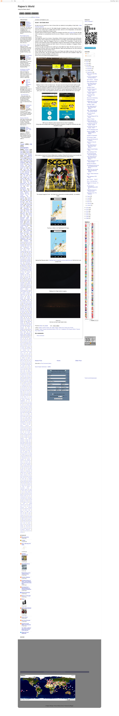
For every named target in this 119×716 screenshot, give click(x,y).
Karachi (27, 426)
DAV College (22, 390)
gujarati (29, 335)
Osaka (28, 221)
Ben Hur (29, 378)
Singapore (22, 162)
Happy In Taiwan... (91, 119)
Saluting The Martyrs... (92, 163)
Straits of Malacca (26, 486)
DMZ (27, 268)
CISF (31, 385)
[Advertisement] (58, 349)
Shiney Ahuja (23, 481)
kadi (27, 520)
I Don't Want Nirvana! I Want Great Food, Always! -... (92, 84)
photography (24, 148)
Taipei (53, 327)
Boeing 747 (26, 249)
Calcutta (21, 299)
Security (28, 170)
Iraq (28, 327)
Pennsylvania (22, 290)
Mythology (27, 171)
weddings (21, 532)
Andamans (30, 374)
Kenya (26, 356)
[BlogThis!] (54, 326)
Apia (21, 236)
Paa (31, 456)
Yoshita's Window (26, 577)
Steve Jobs (30, 485)
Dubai (28, 220)
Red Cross (24, 473)
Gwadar (28, 411)
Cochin (22, 387)
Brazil (24, 383)
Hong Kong (26, 169)
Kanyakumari (22, 426)
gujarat (25, 316)
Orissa (23, 279)
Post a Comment (40, 335)
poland (29, 524)
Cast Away (30, 386)
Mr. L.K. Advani (23, 446)
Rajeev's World (26, 6)
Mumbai (22, 154)
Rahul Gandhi (23, 309)
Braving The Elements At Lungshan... (92, 140)
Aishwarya (27, 339)
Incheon (44, 327)
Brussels (23, 346)
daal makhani (29, 516)
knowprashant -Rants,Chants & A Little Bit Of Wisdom (26, 588)
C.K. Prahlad (22, 385)
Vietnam (22, 178)
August (89, 196)
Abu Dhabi (27, 318)
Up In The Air (70, 327)
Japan (27, 164)
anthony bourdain (26, 292)
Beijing (21, 233)
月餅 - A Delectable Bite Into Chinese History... (92, 111)
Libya (22, 434)
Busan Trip (26, 278)
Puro (26, 468)
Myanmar (28, 450)
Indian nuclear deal (27, 303)
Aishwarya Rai (24, 373)
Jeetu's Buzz (25, 617)
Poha (21, 465)
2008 (87, 218)
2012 (87, 211)
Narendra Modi (24, 218)
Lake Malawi (29, 430)
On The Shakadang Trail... (92, 129)
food (21, 151)
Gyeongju (22, 242)
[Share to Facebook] (57, 326)
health (29, 255)
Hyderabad (22, 246)
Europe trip (29, 158)
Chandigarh (28, 347)
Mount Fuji (29, 287)
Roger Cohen (22, 477)
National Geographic (23, 452)
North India (22, 261)
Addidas (29, 370)
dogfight (22, 517)
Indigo (25, 252)
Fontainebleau (23, 225)
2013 (87, 209)
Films (21, 230)
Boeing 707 (26, 344)
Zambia (29, 513)
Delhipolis (28, 322)
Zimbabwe (22, 515)
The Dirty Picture (26, 494)
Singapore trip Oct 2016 (25, 274)
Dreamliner (28, 283)
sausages (22, 526)
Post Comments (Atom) (46, 363)
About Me (28, 13)
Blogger (71, 705)
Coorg (26, 299)
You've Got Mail (23, 513)
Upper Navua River (28, 313)
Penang (30, 214)
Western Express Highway (25, 334)
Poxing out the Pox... (24, 117)
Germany (30, 407)
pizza (26, 524)
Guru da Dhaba (22, 411)
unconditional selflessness (25, 529)
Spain (27, 279)
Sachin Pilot (24, 478)
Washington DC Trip (25, 183)
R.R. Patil (27, 469)
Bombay (30, 154)
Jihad (29, 424)
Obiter (23, 599)
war (30, 530)
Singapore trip (26, 177)
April (88, 199)
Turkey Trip (24, 195)
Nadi (24, 179)
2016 (87, 63)
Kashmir (21, 356)
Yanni (29, 512)
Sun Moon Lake (23, 311)
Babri (21, 378)
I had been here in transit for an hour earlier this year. (60, 260)
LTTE (30, 286)
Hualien (23, 257)
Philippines (22, 220)
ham (21, 520)
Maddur (26, 437)
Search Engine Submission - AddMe (43, 366)
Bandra (29, 281)
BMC (27, 321)
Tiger (22, 499)
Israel (29, 252)
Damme (27, 348)
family (21, 316)
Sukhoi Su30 (24, 490)
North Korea (27, 243)
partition (21, 337)
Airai (28, 235)
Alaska (29, 373)
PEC (28, 456)
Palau (30, 180)
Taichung (30, 311)
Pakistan (28, 209)
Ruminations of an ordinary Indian (26, 573)
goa (25, 335)
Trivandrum (26, 499)
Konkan (25, 428)
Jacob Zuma (23, 352)
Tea (31, 291)
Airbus (29, 265)
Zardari (23, 365)
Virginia (26, 264)
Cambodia (29, 197)
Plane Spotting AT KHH (92, 81)
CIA (30, 346)
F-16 (29, 400)
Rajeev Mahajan (22, 17)
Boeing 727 (26, 382)
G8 (24, 403)
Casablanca (22, 251)
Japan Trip (29, 178)
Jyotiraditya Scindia (23, 355)
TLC (22, 491)
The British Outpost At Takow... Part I (91, 93)
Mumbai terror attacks (27, 239)
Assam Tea (22, 343)
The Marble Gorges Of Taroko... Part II (92, 124)
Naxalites (23, 454)
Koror (23, 272)
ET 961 (30, 398)
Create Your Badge (28, 17)
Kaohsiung (22, 259)
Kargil (27, 329)
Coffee (29, 282)
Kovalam (29, 428)
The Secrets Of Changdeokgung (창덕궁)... (92, 187)
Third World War (23, 498)
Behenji (21, 277)
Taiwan (56, 327)
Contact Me (35, 13)
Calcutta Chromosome (25, 554)
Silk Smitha (29, 481)
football (21, 335)
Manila (21, 221)
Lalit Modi (30, 356)
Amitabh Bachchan (23, 374)
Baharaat (24, 378)
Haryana (28, 326)
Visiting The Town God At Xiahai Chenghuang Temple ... (92, 170)
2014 (87, 207)
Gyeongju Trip (29, 248)
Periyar (21, 461)
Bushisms (29, 383)
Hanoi (23, 199)
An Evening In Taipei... (92, 137)
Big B (22, 381)
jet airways (27, 229)
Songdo (22, 204)
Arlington (22, 321)
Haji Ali (27, 412)
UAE (25, 216)
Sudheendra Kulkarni (23, 489)
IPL (27, 416)
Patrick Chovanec (26, 592)
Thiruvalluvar (30, 498)
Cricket (30, 299)
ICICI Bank (27, 415)
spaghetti (25, 528)
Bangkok (22, 256)
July (88, 198)
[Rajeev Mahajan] (35, 17)
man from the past (26, 620)
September (89, 72)
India (21, 152)
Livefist (23, 540)
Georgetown (29, 230)
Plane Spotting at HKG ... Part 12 (28, 129)
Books (31, 344)
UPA (26, 312)
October (89, 70)
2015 (87, 65)
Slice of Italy (30, 482)
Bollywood (27, 223)
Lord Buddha (25, 435)
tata (26, 317)
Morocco (28, 191)
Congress (22, 283)
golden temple (24, 519)
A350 (21, 369)
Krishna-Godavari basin (24, 429)
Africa (21, 223)
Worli (25, 512)
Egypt (31, 348)
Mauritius (23, 330)
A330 (30, 368)
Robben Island (28, 476)
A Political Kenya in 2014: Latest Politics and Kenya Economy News (26, 582)
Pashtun (21, 460)
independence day (24, 294)
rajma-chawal (28, 525)
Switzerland (26, 208)
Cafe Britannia (24, 386)
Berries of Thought (26, 595)
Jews (26, 286)
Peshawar (22, 463)
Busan (21, 278)
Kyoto (30, 238)
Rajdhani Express (23, 472)
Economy (30, 179)
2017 (87, 61)
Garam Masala (29, 403)
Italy (21, 304)
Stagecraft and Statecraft (25, 633)
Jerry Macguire (23, 424)
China (24, 159)
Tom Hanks (30, 361)
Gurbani (29, 409)
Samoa (27, 222)
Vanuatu (30, 502)
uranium (21, 530)
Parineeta (28, 459)
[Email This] (53, 326)
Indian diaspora (24, 192)
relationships (23, 187)
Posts (87, 53)
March (88, 201)
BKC (21, 266)
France (21, 170)
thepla (30, 528)
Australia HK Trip (24, 194)
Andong (28, 296)
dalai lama (29, 314)
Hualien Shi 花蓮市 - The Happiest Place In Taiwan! (92, 132)
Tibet (23, 312)
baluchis (21, 516)
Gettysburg (22, 285)
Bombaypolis (23, 188)
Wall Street (27, 508)
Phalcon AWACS (28, 463)
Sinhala (25, 482)
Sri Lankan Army (23, 485)
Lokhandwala (22, 287)
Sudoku (30, 489)
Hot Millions (27, 413)
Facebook (22, 324)
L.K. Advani (25, 304)
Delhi (31, 188)
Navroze (30, 452)
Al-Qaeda (28, 320)
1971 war (22, 368)
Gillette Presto (28, 408)
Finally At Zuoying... (91, 99)
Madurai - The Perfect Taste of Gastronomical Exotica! (28, 24)
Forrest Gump (22, 301)
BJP (25, 281)
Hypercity (21, 415)
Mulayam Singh (22, 359)
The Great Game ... (25, 94)
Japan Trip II (23, 207)
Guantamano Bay (23, 351)
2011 (87, 213)
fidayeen (26, 517)
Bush (27, 346)
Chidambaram (26, 247)
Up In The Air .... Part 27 (92, 179)
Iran (31, 278)
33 (87, 340)
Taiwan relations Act (28, 491)
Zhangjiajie (22, 244)
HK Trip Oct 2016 (28, 256)
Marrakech (22, 201)
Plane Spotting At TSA (92, 151)
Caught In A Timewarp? (92, 135)
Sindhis (21, 482)
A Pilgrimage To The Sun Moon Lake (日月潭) (92, 102)
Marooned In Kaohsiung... (92, 97)
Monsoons (27, 203)
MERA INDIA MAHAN (26, 608)
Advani (21, 372)
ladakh (30, 264)
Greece (25, 409)
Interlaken (22, 327)
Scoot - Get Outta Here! (92, 181)
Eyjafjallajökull (22, 400)
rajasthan (21, 525)
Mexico (30, 207)
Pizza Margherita (27, 464)
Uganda (24, 255)
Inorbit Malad (27, 417)
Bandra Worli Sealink (25, 298)
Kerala (30, 329)
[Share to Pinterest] (58, 326)
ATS (30, 369)
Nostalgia (26, 455)
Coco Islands (22, 348)
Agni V (25, 372)
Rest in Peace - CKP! (24, 45)
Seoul (24, 214)
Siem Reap (27, 200)
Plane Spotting (28, 155)
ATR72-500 (25, 369)
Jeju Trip (25, 253)
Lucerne (28, 272)
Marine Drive (28, 439)
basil (25, 516)
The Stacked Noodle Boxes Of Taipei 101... (92, 154)
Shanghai (26, 240)
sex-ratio (27, 526)
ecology (28, 365)
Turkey (24, 180)
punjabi (26, 337)
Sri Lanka (29, 290)
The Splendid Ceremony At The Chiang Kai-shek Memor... (93, 166)
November (89, 68)
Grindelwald (24, 269)
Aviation (40, 327)
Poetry (21, 222)
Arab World (23, 342)
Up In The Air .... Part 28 (92, 79)
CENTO (27, 385)
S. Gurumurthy (29, 477)
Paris (28, 186)
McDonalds (22, 441)
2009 (87, 216)
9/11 (22, 281)
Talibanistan (28, 333)
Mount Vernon (24, 288)
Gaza (23, 404)
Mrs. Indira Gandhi (27, 447)
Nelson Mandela (27, 260)
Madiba (23, 305)
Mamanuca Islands (24, 273)
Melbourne (22, 213)
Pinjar (21, 464)
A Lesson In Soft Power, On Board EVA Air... (92, 77)
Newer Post (38, 360)
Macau (30, 304)
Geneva (21, 248)
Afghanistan (24, 265)
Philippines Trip (23, 227)
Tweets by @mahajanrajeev (91, 378)
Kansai (29, 257)
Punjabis (28, 308)
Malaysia (25, 190)
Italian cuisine (29, 270)
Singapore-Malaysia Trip (26, 173)
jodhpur (24, 520)
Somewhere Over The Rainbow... (92, 193)
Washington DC (24, 196)
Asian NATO (29, 342)
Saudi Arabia (23, 331)
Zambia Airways (29, 364)
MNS (22, 437)
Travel (65, 327)
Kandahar (22, 329)
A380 (25, 338)
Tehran (27, 360)
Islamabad (26, 420)
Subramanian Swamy (24, 487)
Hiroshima (28, 244)
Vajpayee (23, 314)
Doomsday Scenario (23, 398)
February (89, 203)
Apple (25, 377)
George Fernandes (23, 407)
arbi (26, 515)
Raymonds (30, 472)
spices (31, 279)
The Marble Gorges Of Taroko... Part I (92, 127)
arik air (29, 515)
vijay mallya (26, 530)
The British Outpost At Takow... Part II (91, 90)
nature (27, 152)
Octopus (30, 455)
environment (26, 231)
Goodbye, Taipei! (90, 104)
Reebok (29, 473)
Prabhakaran (26, 465)
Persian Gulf (27, 461)
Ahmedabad (30, 372)
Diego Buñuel (26, 394)
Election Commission (26, 399)
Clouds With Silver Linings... (91, 95)
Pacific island (29, 246)
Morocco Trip (23, 184)
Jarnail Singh (28, 422)
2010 (87, 214)
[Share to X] (56, 326)
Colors (26, 387)
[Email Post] (51, 325)
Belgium (30, 266)
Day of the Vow (27, 391)
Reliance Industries (23, 474)
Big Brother (27, 381)
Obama (27, 233)
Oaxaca (30, 213)
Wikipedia (21, 511)
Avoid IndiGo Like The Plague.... (28, 106)
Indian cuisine (26, 174)
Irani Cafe (29, 351)
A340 (21, 338)
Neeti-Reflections (26, 563)
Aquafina (29, 377)
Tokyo (21, 209)
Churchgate (22, 282)
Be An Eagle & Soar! (24, 35)
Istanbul (27, 205)
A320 (26, 368)
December (89, 66)
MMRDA (23, 357)
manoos (29, 521)
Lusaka (30, 435)
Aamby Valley (22, 370)
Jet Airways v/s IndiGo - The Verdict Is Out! (25, 70)
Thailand (22, 264)
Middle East (28, 441)
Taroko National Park (24, 291)
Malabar (28, 357)
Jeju (21, 253)
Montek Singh (28, 443)
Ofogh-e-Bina (23, 456)
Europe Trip (72, 32)
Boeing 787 (27, 277)
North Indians (24, 307)
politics (30, 168)
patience (21, 524)
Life (50, 327)
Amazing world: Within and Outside (26, 624)
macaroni (24, 521)
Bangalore (25, 266)
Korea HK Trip (26, 212)
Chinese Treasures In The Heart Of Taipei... (92, 161)
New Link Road (29, 305)
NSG (21, 451)
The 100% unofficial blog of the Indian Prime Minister (26, 629)
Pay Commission (28, 460)
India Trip (22, 234)
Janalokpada (22, 422)
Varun (24, 503)
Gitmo (21, 409)
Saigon (29, 309)
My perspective (25, 537)
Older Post (78, 360)
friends (31, 517)
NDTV (28, 359)
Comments (88, 55)
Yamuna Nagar (22, 364)
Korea (48, 327)
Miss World (29, 442)
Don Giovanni (26, 395)
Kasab (30, 355)
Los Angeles (28, 259)
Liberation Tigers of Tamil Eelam (26, 433)
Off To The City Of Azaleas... (91, 114)
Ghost (23, 408)
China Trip (22, 175)
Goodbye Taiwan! (91, 87)
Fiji (20, 171)
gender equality (29, 242)
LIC (24, 430)
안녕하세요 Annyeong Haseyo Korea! (91, 190)
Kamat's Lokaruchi (24, 425)
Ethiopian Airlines (26, 300)
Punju (23, 468)
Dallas (31, 268)
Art (22, 243)
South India (29, 210)
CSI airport (22, 347)
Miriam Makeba (22, 442)
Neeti (21, 260)
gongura (29, 519)
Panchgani (22, 459)
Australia (22, 197)
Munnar (26, 448)
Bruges (23, 268)
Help (68, 374)
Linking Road (27, 434)
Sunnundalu (30, 490)
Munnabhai (22, 448)
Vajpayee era (25, 502)
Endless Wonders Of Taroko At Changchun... (92, 121)
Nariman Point (27, 451)
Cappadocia (22, 238)
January (89, 205)
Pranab (31, 465)
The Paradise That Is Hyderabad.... (29, 56)
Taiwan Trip (61, 327)
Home (22, 13)
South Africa (28, 261)
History (27, 151)
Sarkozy (28, 330)
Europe (28, 161)
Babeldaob (27, 236)
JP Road (29, 421)
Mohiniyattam (22, 443)
